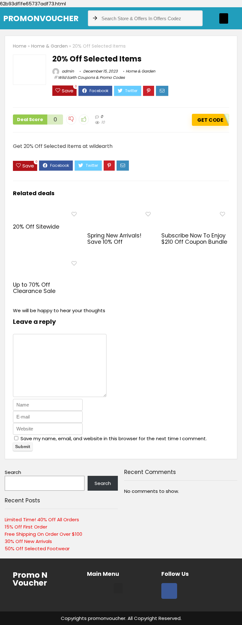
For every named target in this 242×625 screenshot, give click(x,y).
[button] (223, 18)
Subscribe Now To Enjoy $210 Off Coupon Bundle (194, 239)
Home (19, 46)
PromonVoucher (40, 18)
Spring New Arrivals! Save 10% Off (114, 239)
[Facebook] (169, 591)
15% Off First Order (26, 526)
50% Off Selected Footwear (37, 548)
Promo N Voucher (30, 579)
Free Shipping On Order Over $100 (43, 534)
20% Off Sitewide (36, 227)
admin (67, 71)
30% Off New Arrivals (28, 541)
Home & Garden (49, 46)
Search (13, 472)
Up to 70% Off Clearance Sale (34, 288)
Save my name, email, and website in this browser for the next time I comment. (113, 438)
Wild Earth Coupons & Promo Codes (91, 77)
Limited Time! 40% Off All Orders (42, 519)
